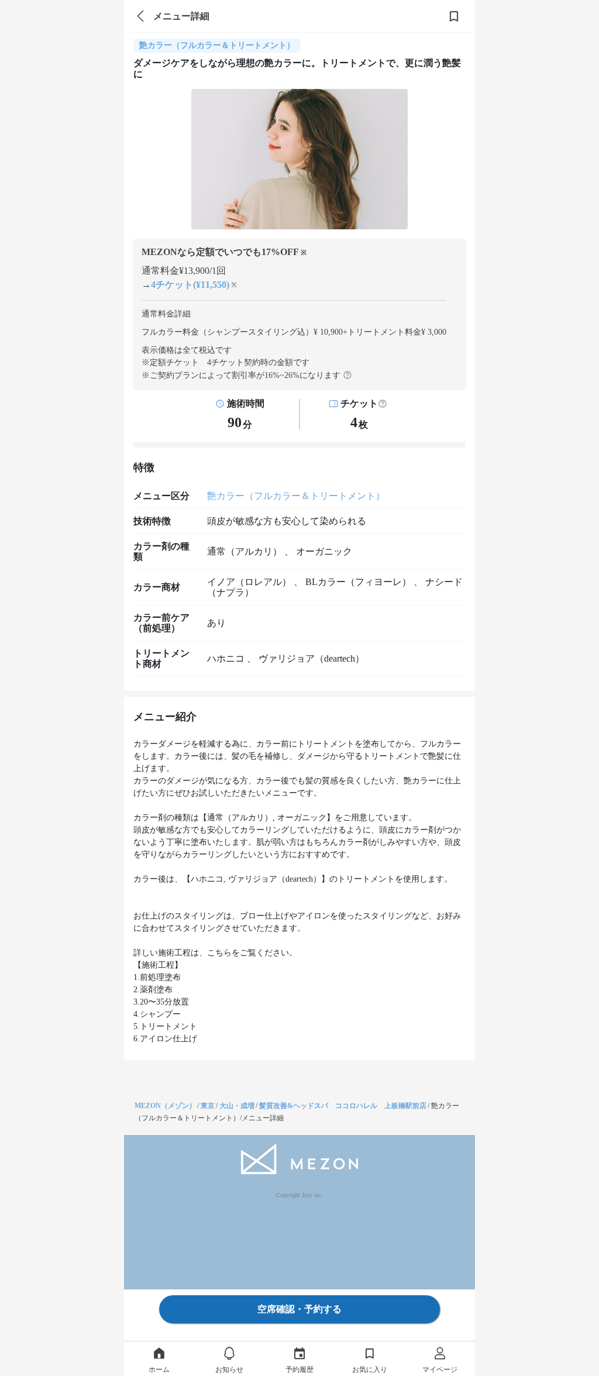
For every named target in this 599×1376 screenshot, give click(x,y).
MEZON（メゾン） (165, 1106)
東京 (208, 1106)
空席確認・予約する (299, 1309)
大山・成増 (236, 1106)
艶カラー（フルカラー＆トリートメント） (296, 496)
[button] (382, 403)
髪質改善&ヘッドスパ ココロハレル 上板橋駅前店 (342, 1106)
